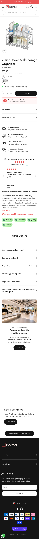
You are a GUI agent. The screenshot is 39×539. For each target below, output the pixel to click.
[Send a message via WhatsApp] (3, 535)
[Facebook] (17, 509)
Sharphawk (26, 534)
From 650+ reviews (18, 164)
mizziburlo (17, 534)
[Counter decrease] (3, 93)
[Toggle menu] (3, 6)
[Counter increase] (11, 93)
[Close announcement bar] (37, 1)
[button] (19, 12)
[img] (19, 162)
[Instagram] (21, 509)
